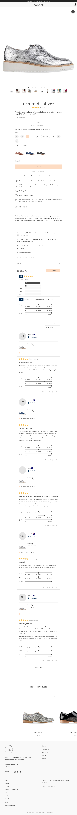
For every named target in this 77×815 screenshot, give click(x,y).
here (21, 252)
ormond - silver (32, 346)
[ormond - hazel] (19, 148)
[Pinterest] (17, 772)
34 (16, 136)
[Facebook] (12, 772)
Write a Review (53, 270)
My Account (45, 758)
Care (19, 263)
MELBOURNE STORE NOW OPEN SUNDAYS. (38, 1)
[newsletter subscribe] (71, 786)
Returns (7, 786)
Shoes (44, 746)
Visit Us (44, 755)
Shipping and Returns (25, 258)
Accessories (45, 749)
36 (27, 136)
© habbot (6, 813)
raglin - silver (38, 732)
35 (22, 136)
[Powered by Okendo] (22, 271)
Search (6, 780)
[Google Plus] (20, 772)
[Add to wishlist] (54, 696)
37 (32, 136)
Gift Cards (45, 752)
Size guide (17, 161)
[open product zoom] (73, 11)
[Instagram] (15, 772)
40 (48, 136)
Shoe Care (7, 799)
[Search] (71, 4)
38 (37, 136)
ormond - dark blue (33, 412)
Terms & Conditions (10, 805)
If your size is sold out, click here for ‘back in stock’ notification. (38, 176)
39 (43, 136)
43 (16, 141)
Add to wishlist (38, 171)
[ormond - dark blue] (30, 148)
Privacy (7, 802)
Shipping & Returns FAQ (11, 789)
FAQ (6, 793)
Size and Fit (21, 229)
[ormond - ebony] (41, 148)
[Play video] (23, 91)
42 (58, 136)
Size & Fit (7, 796)
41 (53, 136)
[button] (2, 4)
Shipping (7, 783)
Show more (38, 667)
